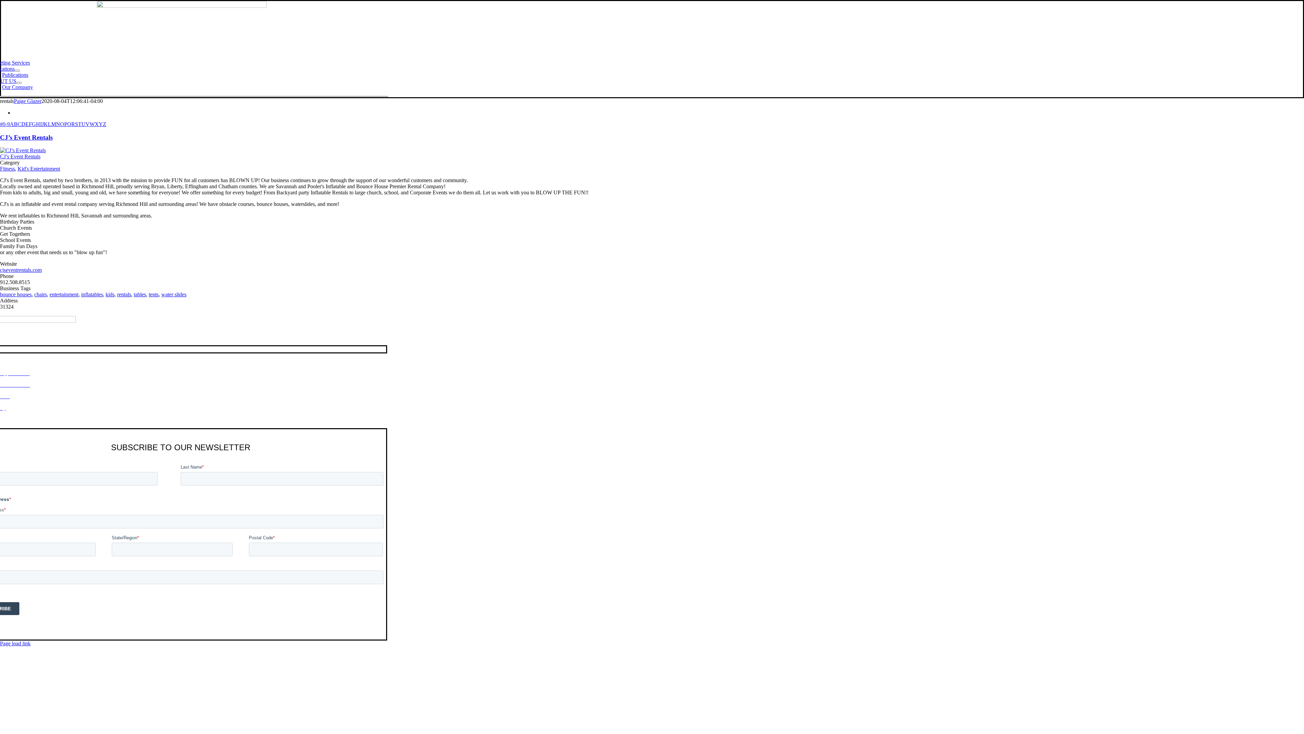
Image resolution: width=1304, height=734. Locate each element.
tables (140, 294)
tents (154, 294)
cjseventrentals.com (21, 270)
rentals (124, 294)
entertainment (64, 294)
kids (110, 294)
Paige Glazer (27, 101)
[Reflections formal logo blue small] (182, 6)
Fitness (7, 169)
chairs (40, 294)
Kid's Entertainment (39, 169)
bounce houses (16, 294)
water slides (173, 294)
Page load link (15, 643)
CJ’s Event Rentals (26, 137)
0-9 (6, 124)
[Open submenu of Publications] (17, 71)
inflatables (92, 294)
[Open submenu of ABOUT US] (19, 83)
